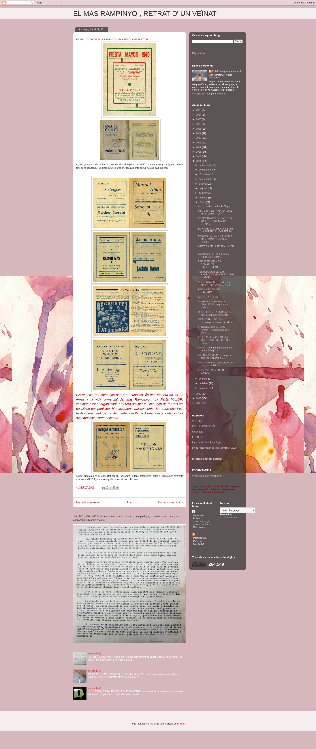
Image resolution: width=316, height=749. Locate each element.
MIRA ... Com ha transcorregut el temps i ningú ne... (215, 349)
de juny (203, 192)
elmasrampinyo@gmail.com (207, 475)
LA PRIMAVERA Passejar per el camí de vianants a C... (215, 356)
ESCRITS (197, 437)
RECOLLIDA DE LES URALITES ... (215, 291)
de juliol (203, 188)
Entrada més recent (88, 502)
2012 (199, 156)
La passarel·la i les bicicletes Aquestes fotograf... (213, 255)
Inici (129, 502)
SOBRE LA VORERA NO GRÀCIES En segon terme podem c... (213, 304)
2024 (199, 114)
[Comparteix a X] (110, 488)
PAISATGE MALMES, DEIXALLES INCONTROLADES (210, 264)
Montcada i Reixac (199, 517)
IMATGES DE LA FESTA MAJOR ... (216, 248)
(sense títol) (94, 653)
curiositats (197, 431)
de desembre (206, 165)
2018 (199, 128)
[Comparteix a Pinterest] (117, 488)
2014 (199, 147)
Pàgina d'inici (199, 53)
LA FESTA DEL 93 (208, 297)
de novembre (206, 169)
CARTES (197, 420)
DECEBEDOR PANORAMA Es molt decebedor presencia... (215, 313)
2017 (199, 133)
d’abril (202, 202)
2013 (199, 151)
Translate (232, 517)
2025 (199, 110)
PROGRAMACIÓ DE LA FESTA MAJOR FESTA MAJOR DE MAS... (215, 221)
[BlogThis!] (107, 488)
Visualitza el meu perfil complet (208, 93)
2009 (199, 398)
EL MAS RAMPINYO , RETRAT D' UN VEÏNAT (145, 13)
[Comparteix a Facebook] (114, 488)
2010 (199, 393)
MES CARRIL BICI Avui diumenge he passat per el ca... (216, 321)
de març (203, 378)
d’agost (203, 183)
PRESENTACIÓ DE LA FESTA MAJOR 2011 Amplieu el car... (215, 283)
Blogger (181, 723)
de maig (203, 197)
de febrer (204, 383)
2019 (199, 124)
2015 (199, 142)
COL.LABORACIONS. (204, 426)
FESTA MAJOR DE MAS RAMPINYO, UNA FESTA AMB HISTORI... (216, 274)
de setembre (206, 179)
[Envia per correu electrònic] (103, 488)
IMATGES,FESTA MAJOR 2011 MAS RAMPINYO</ (215, 212)
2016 (199, 137)
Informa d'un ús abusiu (207, 458)
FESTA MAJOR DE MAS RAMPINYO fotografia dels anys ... (213, 330)
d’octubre (204, 174)
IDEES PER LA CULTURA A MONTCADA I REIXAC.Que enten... (214, 340)
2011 (199, 161)
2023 (199, 119)
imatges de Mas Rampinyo (206, 442)
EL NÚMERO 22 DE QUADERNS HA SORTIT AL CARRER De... (216, 230)
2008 (199, 403)
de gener (204, 388)
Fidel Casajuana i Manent (226, 71)
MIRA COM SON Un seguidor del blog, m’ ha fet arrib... (215, 364)
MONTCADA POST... (200, 539)
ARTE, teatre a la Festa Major (214, 206)
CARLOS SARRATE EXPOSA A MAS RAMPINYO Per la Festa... (215, 239)
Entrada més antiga (170, 502)
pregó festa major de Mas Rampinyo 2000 (214, 447)
